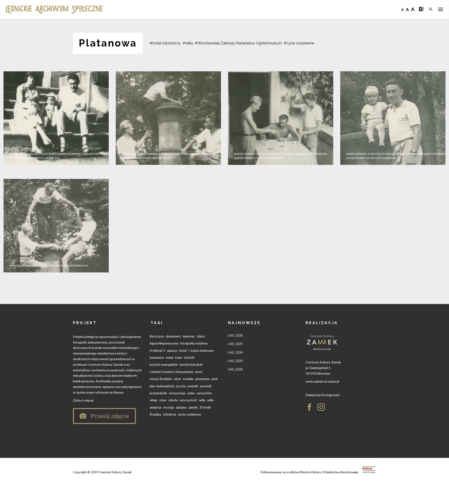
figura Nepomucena (164, 343)
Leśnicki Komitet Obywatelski (171, 372)
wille (210, 400)
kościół (189, 357)
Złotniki (205, 407)
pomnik (193, 386)
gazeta (172, 350)
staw (163, 400)
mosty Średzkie (161, 379)
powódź (205, 386)
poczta (181, 386)
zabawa (181, 407)
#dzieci (14, 154)
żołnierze (169, 414)
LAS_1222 (235, 369)
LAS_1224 (235, 352)
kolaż (169, 357)
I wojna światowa (201, 350)
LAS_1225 (235, 344)
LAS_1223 (235, 361)
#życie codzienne (299, 43)
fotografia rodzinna (194, 343)
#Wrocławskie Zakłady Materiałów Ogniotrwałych (238, 43)
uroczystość (188, 400)
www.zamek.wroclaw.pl (322, 381)
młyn (177, 379)
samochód (204, 393)
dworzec (189, 336)
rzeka (191, 393)
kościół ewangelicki (164, 364)
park (214, 379)
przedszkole (158, 393)
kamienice (157, 357)
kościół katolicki (191, 364)
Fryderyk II (157, 350)
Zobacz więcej (83, 400)
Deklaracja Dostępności (323, 395)
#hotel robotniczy (165, 43)
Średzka (155, 414)
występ (168, 407)
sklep (153, 400)
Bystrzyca (157, 336)
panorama (202, 379)
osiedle (188, 379)
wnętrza (155, 407)
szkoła (173, 400)
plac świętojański (162, 386)
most (199, 372)
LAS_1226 (235, 335)
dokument (173, 336)
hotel (183, 350)
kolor (178, 357)
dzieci (201, 336)
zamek (193, 407)
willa (202, 400)
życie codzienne (189, 414)
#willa (188, 43)
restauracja (177, 393)
